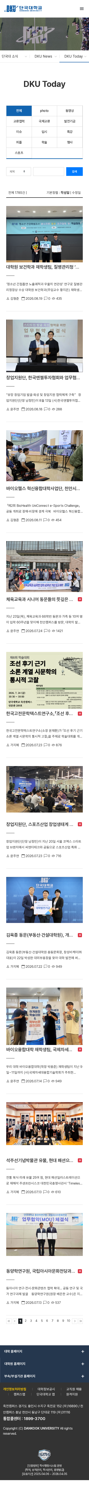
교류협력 (19, 121)
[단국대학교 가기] (23, 8)
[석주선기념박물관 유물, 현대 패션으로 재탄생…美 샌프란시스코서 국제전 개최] (44, 1129)
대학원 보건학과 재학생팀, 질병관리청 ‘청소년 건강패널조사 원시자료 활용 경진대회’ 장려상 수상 (44, 267)
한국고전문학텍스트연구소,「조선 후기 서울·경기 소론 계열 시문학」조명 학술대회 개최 (41, 713)
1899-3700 (34, 1418)
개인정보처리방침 (14, 1389)
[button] (12, 56)
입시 (44, 132)
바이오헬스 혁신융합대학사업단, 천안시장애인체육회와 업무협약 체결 (44, 488)
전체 (19, 111)
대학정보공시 (46, 1389)
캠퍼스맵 (19, 1394)
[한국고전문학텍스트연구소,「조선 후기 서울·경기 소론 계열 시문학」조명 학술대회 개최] (44, 680)
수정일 (76, 193)
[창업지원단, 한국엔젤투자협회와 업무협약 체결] (44, 346)
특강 (70, 132)
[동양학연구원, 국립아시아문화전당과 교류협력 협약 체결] (44, 1240)
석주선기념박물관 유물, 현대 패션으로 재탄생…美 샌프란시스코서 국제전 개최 (41, 1160)
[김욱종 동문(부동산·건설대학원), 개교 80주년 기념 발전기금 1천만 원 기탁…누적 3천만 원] (44, 904)
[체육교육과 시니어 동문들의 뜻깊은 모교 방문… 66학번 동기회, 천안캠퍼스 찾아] (44, 568)
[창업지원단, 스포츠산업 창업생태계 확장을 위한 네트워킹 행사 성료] (44, 793)
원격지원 (72, 1394)
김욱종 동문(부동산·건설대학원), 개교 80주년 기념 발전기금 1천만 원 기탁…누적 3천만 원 (41, 935)
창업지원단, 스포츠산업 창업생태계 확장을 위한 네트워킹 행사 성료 (41, 824)
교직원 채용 (74, 1389)
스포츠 (19, 153)
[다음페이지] (74, 1321)
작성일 (65, 193)
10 (68, 1320)
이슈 (19, 132)
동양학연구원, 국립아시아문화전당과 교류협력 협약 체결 (41, 1271)
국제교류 (44, 121)
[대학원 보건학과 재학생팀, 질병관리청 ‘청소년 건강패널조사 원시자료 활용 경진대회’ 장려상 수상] (44, 234)
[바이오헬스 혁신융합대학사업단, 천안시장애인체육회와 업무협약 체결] (44, 457)
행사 (70, 142)
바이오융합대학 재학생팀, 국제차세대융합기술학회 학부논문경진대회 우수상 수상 (41, 1049)
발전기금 (69, 121)
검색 (74, 171)
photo (44, 111)
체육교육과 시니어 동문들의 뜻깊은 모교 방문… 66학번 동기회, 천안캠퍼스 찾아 (41, 599)
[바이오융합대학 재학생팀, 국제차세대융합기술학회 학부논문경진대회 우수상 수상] (44, 1016)
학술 (44, 142)
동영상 (70, 111)
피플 (19, 142)
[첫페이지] (9, 1321)
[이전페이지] (15, 1321)
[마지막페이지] (80, 1321)
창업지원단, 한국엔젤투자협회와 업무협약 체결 (44, 377)
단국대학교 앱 (46, 1394)
